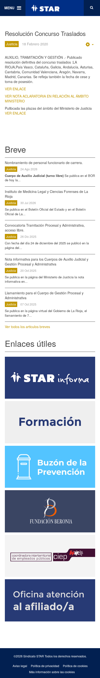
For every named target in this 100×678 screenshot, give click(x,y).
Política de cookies (75, 666)
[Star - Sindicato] (45, 8)
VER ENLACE (15, 88)
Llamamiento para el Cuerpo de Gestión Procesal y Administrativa (44, 295)
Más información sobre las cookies (52, 672)
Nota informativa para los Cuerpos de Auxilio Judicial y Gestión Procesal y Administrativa (46, 261)
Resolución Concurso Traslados (45, 33)
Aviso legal (20, 666)
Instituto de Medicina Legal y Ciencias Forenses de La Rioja (46, 194)
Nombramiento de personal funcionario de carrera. (44, 162)
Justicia (11, 169)
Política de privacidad (45, 666)
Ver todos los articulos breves (27, 326)
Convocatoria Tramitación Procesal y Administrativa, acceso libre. (45, 227)
